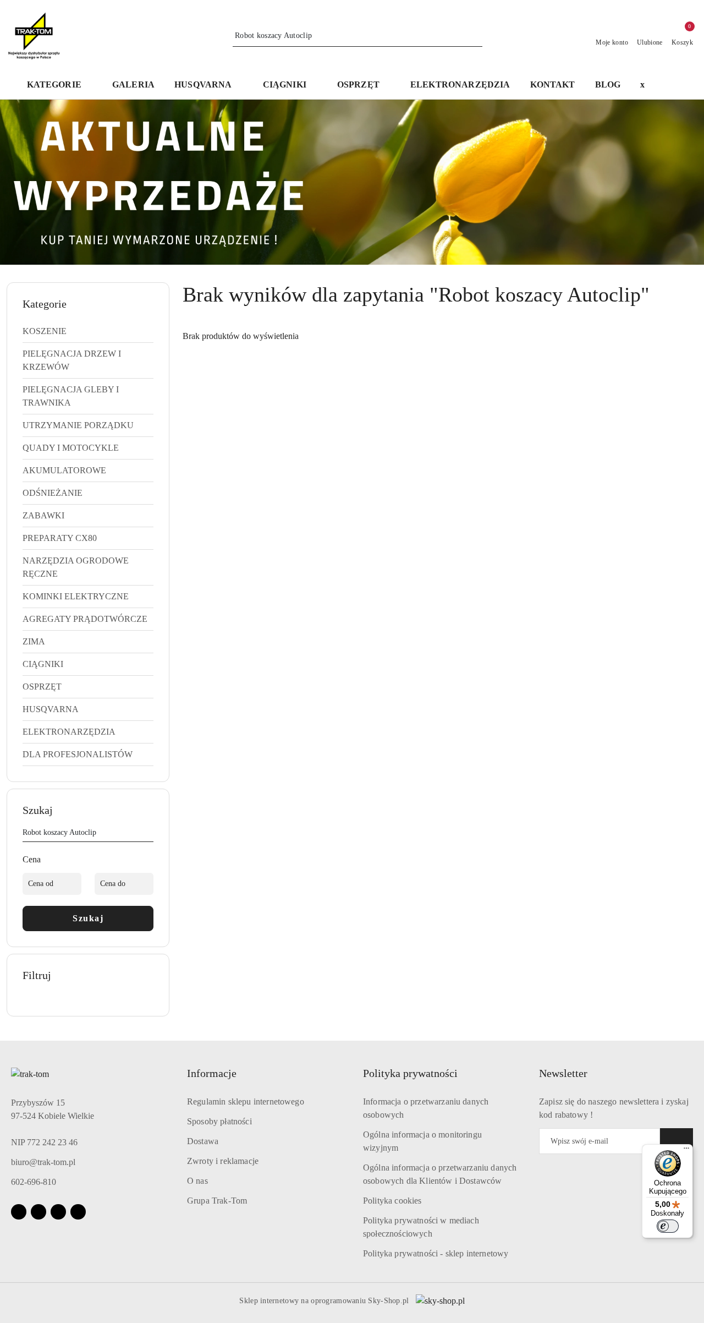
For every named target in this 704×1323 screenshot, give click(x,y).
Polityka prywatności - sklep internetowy (435, 1253)
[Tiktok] (78, 1212)
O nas (197, 1180)
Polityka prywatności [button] (410, 1073)
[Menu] (686, 1150)
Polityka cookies (392, 1200)
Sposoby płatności (219, 1121)
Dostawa (202, 1141)
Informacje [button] (212, 1073)
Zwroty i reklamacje (222, 1161)
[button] (208, 86)
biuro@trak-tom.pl (43, 1162)
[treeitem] (88, 331)
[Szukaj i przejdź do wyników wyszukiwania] (475, 36)
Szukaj (88, 918)
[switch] (668, 1226)
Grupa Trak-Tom (217, 1200)
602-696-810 (33, 1182)
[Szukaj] (149, 834)
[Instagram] (38, 1212)
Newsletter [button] (563, 1073)
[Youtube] (58, 1212)
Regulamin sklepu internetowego (245, 1101)
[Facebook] (18, 1212)
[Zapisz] (676, 1141)
